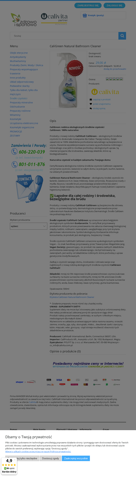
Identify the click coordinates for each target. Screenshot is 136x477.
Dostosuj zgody (50, 458)
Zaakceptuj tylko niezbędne (22, 458)
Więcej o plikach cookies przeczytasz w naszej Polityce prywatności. (38, 451)
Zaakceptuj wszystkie (76, 458)
